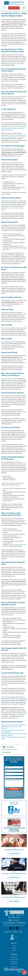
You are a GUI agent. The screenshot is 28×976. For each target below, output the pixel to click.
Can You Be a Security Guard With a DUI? (14, 873)
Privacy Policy (8, 931)
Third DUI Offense (14, 961)
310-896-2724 (14, 917)
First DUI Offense (14, 956)
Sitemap (21, 931)
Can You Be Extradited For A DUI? (14, 850)
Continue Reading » (14, 853)
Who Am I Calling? (14, 920)
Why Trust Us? (6, 752)
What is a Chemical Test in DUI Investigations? (13, 725)
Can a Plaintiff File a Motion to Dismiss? (14, 897)
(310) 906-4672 (14, 718)
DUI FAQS (14, 950)
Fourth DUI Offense (14, 963)
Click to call (14, 7)
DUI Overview (14, 947)
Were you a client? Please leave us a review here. (14, 925)
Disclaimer (14, 931)
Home (14, 945)
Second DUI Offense (14, 959)
